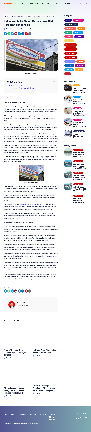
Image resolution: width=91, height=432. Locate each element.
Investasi (69, 41)
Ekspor (81, 28)
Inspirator (79, 37)
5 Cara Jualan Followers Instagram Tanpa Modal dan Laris (79, 124)
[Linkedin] (27, 305)
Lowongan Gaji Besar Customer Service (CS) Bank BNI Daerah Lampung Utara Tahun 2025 (79, 166)
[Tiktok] (22, 305)
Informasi (32, 3)
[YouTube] (29, 305)
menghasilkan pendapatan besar (33, 204)
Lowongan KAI (70, 57)
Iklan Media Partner (52, 417)
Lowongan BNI (70, 49)
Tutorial (56, 3)
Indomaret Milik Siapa (15, 85)
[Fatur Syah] (12, 304)
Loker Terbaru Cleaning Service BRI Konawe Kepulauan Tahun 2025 (79, 155)
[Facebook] (18, 305)
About (13, 414)
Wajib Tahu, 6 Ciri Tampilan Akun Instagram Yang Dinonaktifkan (79, 90)
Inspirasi (68, 37)
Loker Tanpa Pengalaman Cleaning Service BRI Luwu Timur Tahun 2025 (79, 200)
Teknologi (45, 3)
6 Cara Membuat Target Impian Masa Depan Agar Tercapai (15, 352)
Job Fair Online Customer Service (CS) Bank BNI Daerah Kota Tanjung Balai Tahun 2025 (79, 177)
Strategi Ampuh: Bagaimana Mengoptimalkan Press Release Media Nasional (16, 390)
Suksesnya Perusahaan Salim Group (23, 88)
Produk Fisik (69, 61)
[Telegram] (24, 305)
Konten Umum (70, 45)
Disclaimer (43, 414)
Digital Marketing (71, 24)
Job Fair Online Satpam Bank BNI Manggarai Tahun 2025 (79, 189)
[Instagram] (20, 305)
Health (68, 32)
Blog (5, 414)
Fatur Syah (21, 302)
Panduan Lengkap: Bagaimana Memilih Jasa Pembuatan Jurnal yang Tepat (44, 388)
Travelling (67, 3)
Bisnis (22, 3)
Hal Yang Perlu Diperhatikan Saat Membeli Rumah (45, 351)
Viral (67, 74)
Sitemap (33, 414)
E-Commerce (70, 28)
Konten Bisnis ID (20, 424)
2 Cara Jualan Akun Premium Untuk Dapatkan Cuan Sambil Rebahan (79, 113)
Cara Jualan (78, 20)
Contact (23, 414)
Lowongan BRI (70, 53)
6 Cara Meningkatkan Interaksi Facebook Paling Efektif (79, 136)
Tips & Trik (80, 65)
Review (81, 61)
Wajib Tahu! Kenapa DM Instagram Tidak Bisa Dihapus (79, 102)
